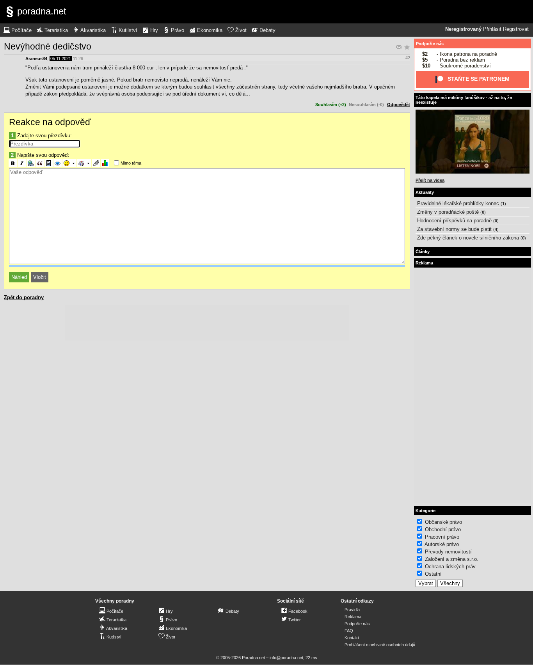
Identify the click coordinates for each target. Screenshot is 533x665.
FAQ (349, 630)
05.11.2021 (60, 58)
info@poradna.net (286, 657)
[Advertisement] (207, 322)
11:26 (78, 58)
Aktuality (425, 192)
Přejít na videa (430, 180)
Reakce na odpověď (50, 122)
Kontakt (352, 637)
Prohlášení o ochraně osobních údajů (380, 644)
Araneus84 (36, 58)
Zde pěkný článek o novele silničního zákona (468, 238)
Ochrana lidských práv (450, 566)
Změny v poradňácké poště (448, 212)
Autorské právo (442, 544)
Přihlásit (492, 29)
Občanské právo (443, 522)
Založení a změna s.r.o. (451, 559)
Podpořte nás (430, 43)
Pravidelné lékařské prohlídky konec (458, 203)
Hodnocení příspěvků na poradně (454, 220)
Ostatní (433, 574)
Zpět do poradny (24, 297)
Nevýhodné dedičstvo (47, 46)
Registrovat (516, 29)
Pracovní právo (442, 537)
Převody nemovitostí (448, 552)
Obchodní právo (443, 529)
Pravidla (352, 609)
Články (423, 251)
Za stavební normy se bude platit (454, 229)
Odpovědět (398, 104)
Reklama (353, 616)
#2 (407, 57)
